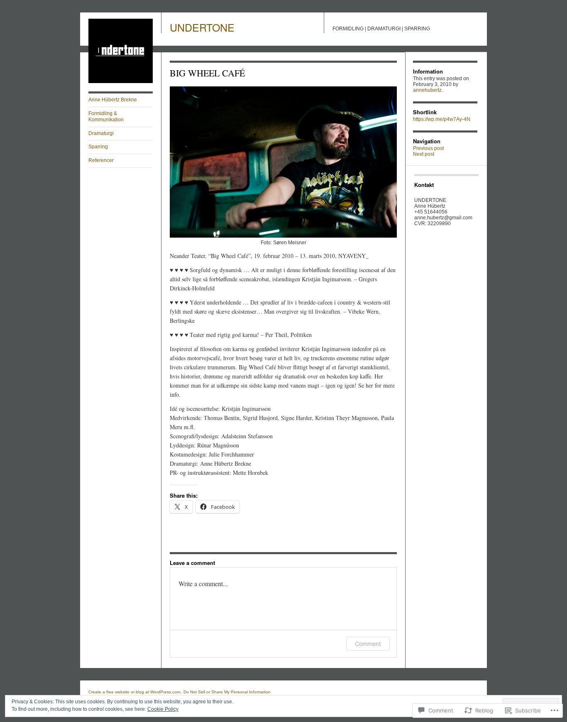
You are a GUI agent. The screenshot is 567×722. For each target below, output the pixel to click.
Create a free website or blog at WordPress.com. (134, 692)
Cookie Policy (162, 709)
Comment (368, 643)
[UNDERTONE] (120, 81)
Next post (423, 154)
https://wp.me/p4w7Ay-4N (441, 119)
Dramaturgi (101, 133)
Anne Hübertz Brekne (112, 100)
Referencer (101, 160)
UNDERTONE (202, 27)
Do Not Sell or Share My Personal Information (227, 692)
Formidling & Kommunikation (106, 117)
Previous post (428, 148)
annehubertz (427, 90)
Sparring (98, 147)
